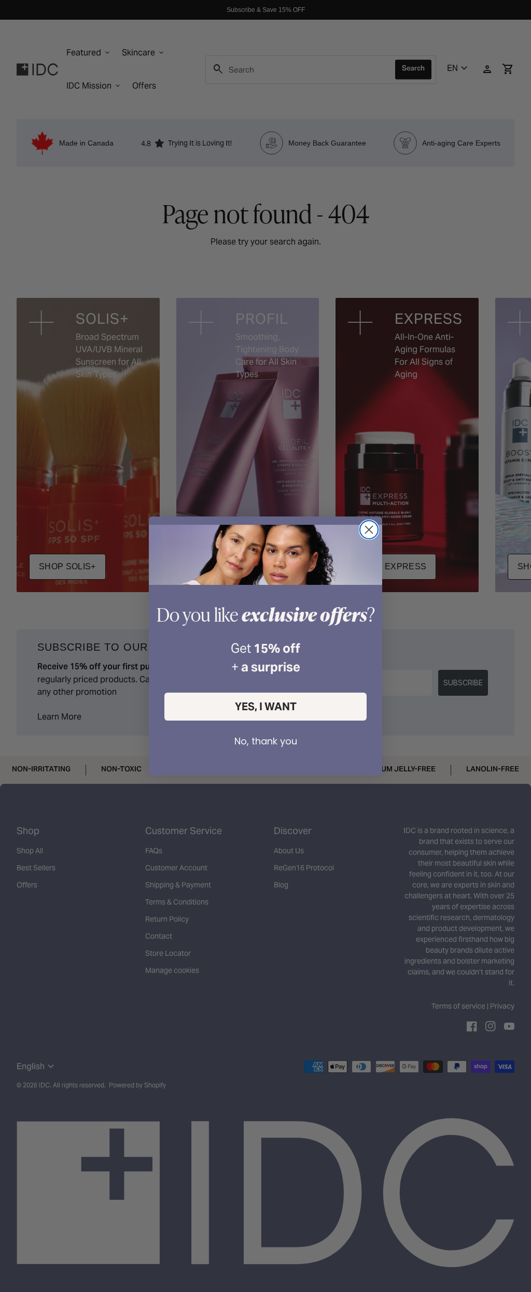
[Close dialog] (369, 530)
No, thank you (265, 741)
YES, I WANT (266, 706)
